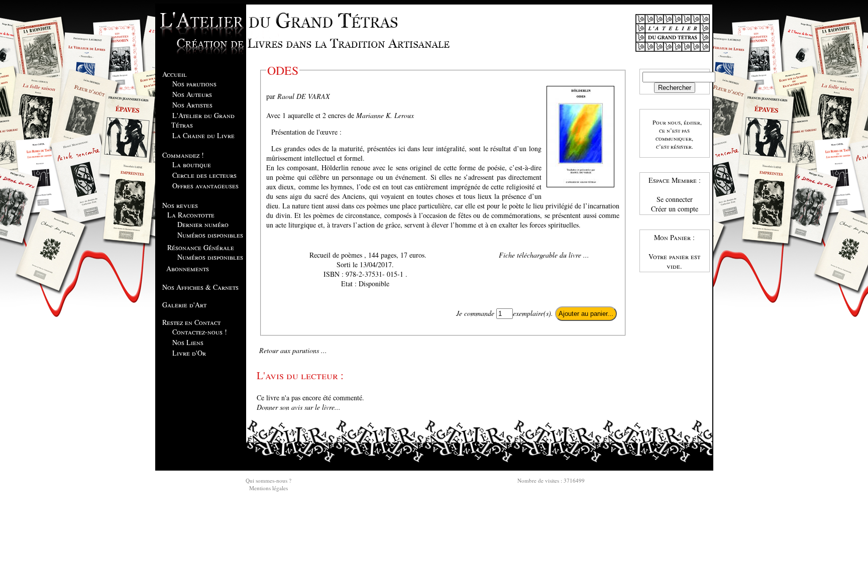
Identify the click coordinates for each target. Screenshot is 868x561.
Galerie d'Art (184, 304)
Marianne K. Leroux (385, 115)
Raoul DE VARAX (303, 96)
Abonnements (187, 268)
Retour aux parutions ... (293, 350)
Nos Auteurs (192, 94)
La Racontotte (190, 214)
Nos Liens (187, 342)
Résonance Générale (200, 247)
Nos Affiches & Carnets (200, 287)
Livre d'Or (189, 353)
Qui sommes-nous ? (268, 480)
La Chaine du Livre (203, 135)
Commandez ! (183, 155)
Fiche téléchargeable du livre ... (544, 255)
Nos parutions (194, 83)
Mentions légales (268, 488)
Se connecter (675, 199)
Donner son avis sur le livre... (299, 407)
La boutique (191, 164)
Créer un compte (674, 208)
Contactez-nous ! (199, 331)
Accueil (174, 74)
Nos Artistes (192, 104)
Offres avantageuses (205, 185)
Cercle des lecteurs (204, 175)
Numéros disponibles (210, 235)
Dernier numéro (203, 224)
